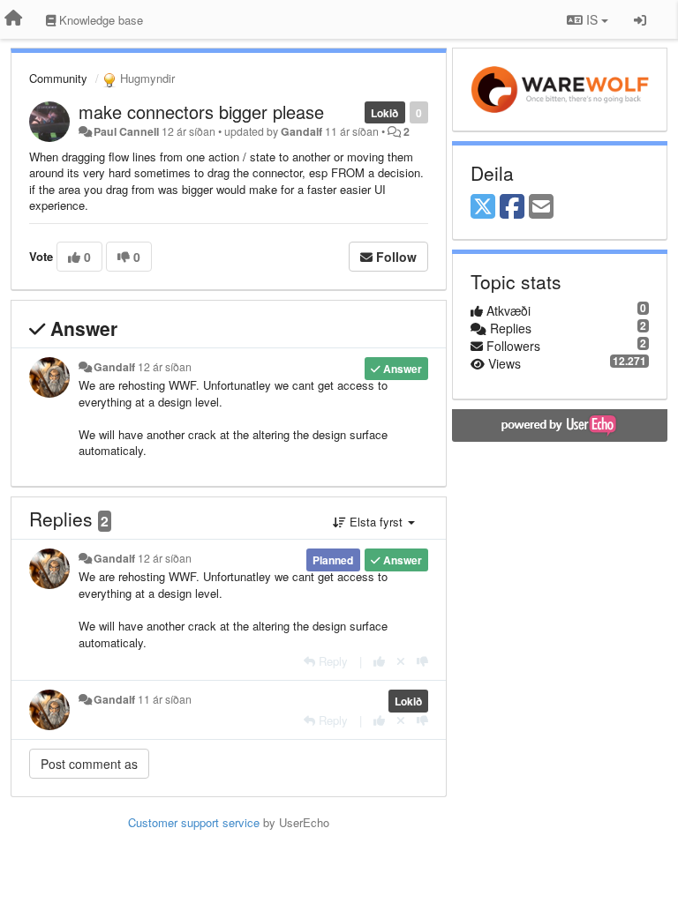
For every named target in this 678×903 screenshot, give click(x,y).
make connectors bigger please (201, 111)
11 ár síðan (165, 699)
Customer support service (194, 822)
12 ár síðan (165, 367)
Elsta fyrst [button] (376, 521)
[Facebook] (512, 207)
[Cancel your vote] (400, 661)
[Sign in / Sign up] (640, 19)
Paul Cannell (126, 131)
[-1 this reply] (422, 661)
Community (58, 78)
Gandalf (301, 131)
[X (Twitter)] (483, 207)
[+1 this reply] (379, 661)
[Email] (541, 207)
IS (592, 19)
